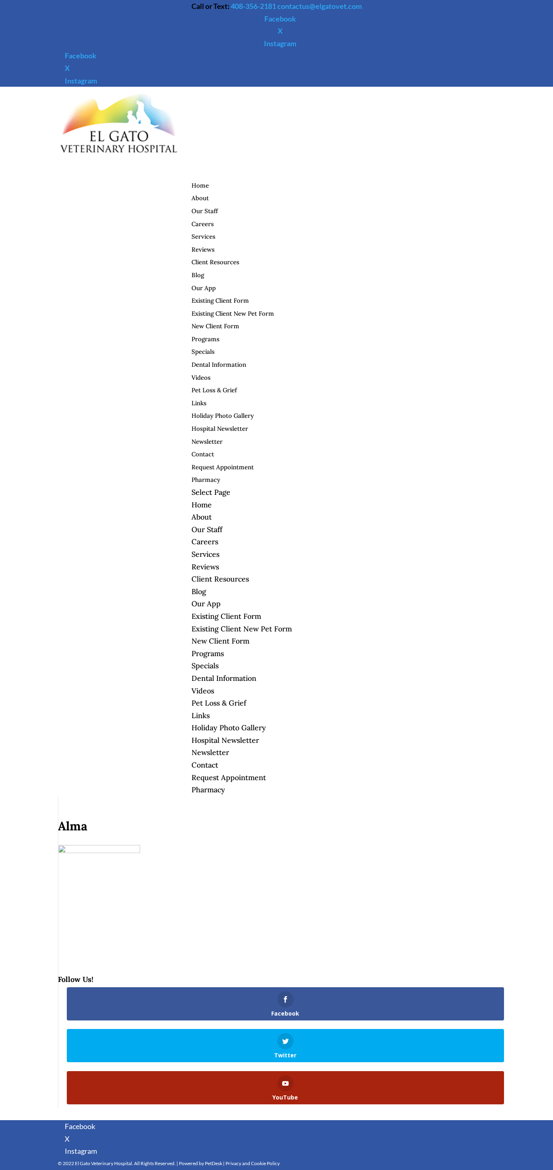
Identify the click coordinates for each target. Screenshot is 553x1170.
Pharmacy (208, 789)
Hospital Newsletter (219, 428)
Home (201, 504)
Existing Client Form (220, 300)
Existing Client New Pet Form (232, 313)
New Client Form (215, 326)
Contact (204, 765)
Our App (203, 288)
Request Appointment (222, 467)
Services (205, 554)
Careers (204, 541)
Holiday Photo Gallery (222, 415)
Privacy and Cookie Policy (252, 1163)
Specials (203, 351)
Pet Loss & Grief (214, 390)
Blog (197, 275)
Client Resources (215, 262)
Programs (205, 339)
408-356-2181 (253, 6)
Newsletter (207, 441)
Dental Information (218, 364)
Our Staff (204, 211)
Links (198, 403)
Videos (201, 377)
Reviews (205, 566)
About (201, 517)
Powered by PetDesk (200, 1163)
